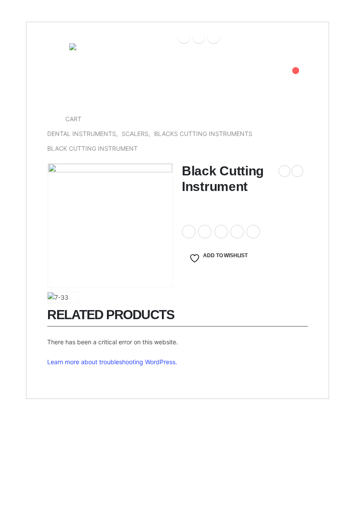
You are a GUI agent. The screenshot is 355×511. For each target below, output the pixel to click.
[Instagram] (213, 37)
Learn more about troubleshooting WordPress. (112, 361)
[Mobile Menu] (55, 54)
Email (253, 232)
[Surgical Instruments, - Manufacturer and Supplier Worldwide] (93, 75)
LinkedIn (221, 232)
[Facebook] (184, 37)
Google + (237, 232)
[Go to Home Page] (50, 119)
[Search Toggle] (271, 75)
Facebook (189, 232)
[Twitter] (199, 37)
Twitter (205, 232)
